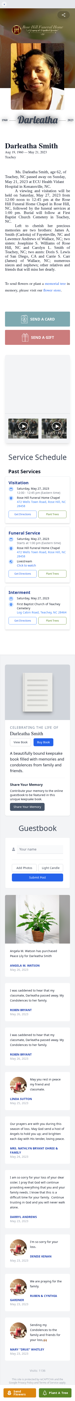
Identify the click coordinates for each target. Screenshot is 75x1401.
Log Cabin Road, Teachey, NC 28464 (41, 612)
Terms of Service (49, 1382)
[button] (37, 919)
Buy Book (43, 742)
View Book (21, 742)
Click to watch (26, 565)
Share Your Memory (27, 807)
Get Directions (22, 514)
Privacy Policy (26, 1382)
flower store (52, 290)
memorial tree (55, 283)
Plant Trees (52, 514)
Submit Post (37, 877)
